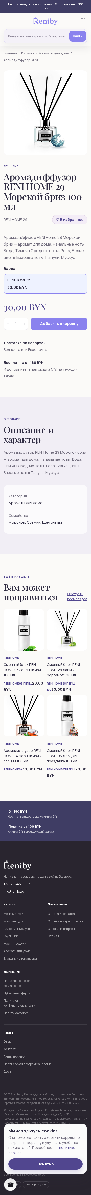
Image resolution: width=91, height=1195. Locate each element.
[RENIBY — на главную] (45, 21)
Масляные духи (15, 943)
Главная (10, 53)
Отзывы (53, 936)
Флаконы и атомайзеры (20, 958)
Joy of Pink (11, 936)
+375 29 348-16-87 (17, 884)
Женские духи (13, 914)
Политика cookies (16, 1013)
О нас (7, 1041)
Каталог (28, 53)
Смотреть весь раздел (77, 596)
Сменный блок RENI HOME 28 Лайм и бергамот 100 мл (63, 669)
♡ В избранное (69, 219)
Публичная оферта (17, 993)
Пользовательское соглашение (17, 983)
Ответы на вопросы (61, 929)
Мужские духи (14, 921)
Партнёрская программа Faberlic (27, 1064)
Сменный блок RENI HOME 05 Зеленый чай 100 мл (22, 669)
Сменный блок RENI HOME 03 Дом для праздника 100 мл (63, 755)
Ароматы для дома (54, 53)
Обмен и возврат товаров (65, 921)
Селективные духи (17, 929)
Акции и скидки (14, 1056)
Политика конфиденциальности (19, 1003)
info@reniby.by (14, 891)
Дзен (7, 1071)
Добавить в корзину (59, 323)
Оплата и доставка (61, 914)
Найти (77, 36)
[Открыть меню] (9, 21)
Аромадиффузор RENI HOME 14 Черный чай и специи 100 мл (23, 755)
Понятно (45, 1164)
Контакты (11, 1049)
